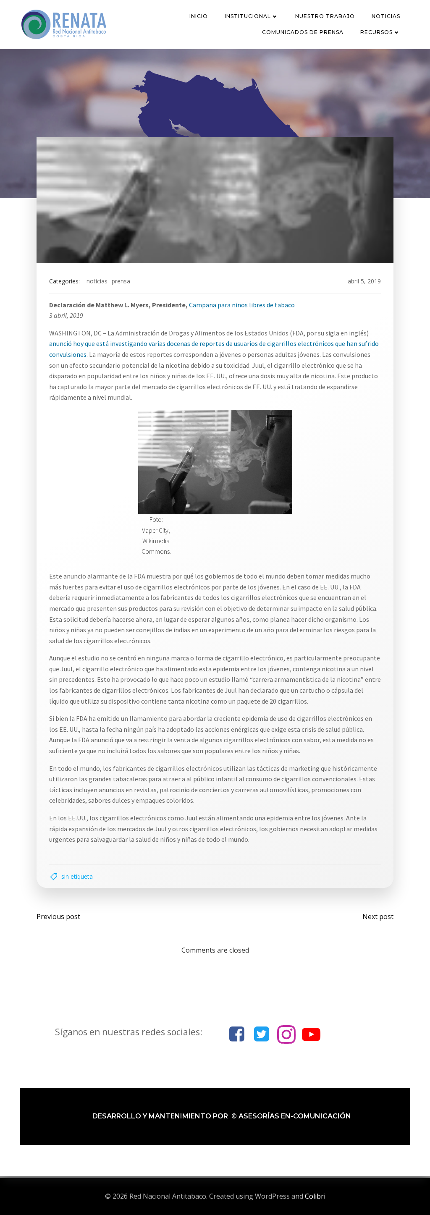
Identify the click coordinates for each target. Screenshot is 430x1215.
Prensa (121, 281)
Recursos (376, 32)
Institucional (248, 16)
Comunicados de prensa (302, 32)
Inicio (198, 16)
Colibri (315, 1196)
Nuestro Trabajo (325, 16)
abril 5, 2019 (364, 281)
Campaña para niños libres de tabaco (242, 305)
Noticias (386, 16)
